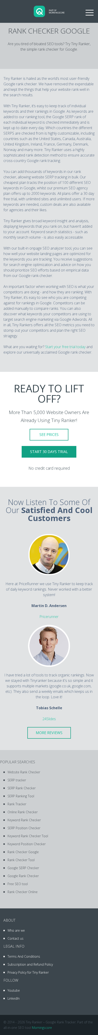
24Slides (49, 718)
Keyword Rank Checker (24, 820)
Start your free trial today (65, 346)
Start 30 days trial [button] (49, 451)
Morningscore (42, 1027)
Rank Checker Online (23, 892)
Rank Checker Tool (21, 860)
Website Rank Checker (24, 772)
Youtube (14, 990)
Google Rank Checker (23, 876)
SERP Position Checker (24, 828)
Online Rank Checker (23, 812)
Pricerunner (49, 616)
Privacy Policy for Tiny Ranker (28, 972)
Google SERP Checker (23, 868)
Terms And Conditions (24, 956)
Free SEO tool (18, 884)
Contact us (15, 938)
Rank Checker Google (23, 852)
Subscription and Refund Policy (30, 964)
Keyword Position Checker (27, 844)
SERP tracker (17, 780)
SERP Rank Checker (22, 788)
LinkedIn (14, 998)
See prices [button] (49, 434)
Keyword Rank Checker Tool (28, 836)
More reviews (49, 732)
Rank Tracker (17, 804)
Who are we (16, 930)
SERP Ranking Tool (21, 796)
